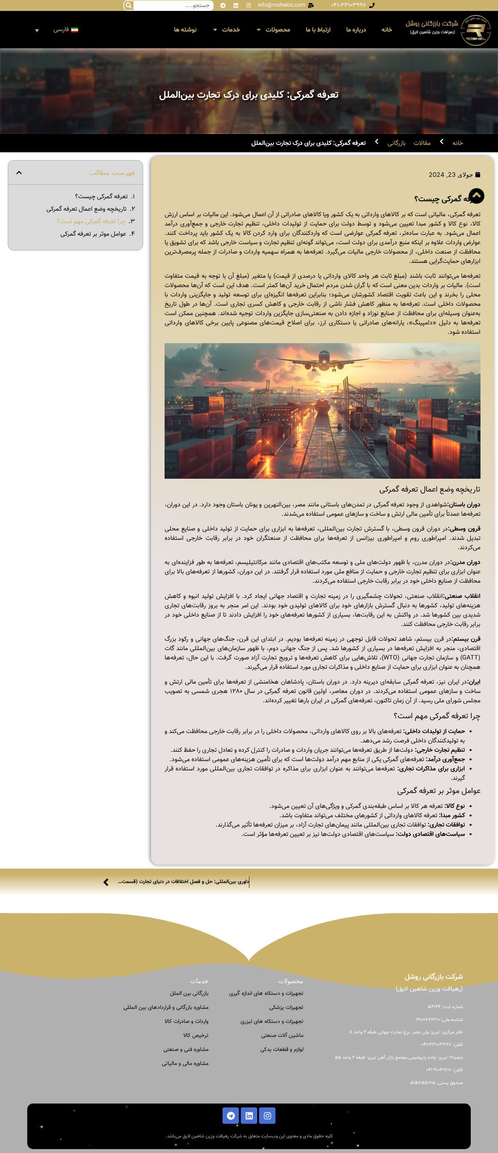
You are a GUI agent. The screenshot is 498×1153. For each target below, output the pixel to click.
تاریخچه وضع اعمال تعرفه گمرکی (86, 209)
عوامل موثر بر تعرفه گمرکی (93, 234)
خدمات (231, 30)
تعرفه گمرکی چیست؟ (101, 197)
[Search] (128, 5)
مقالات (422, 143)
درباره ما (356, 30)
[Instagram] (248, 5)
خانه (387, 30)
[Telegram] (222, 5)
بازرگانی (397, 143)
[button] (19, 172)
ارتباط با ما (318, 30)
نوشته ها (185, 30)
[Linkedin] (235, 5)
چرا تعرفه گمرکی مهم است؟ (91, 222)
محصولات (278, 30)
